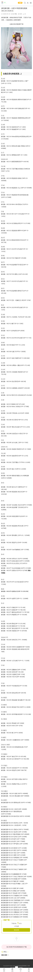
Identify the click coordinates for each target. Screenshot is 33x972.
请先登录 (16, 930)
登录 (5, 955)
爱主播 (4, 3)
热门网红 (14, 14)
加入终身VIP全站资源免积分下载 (17, 947)
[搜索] (25, 3)
